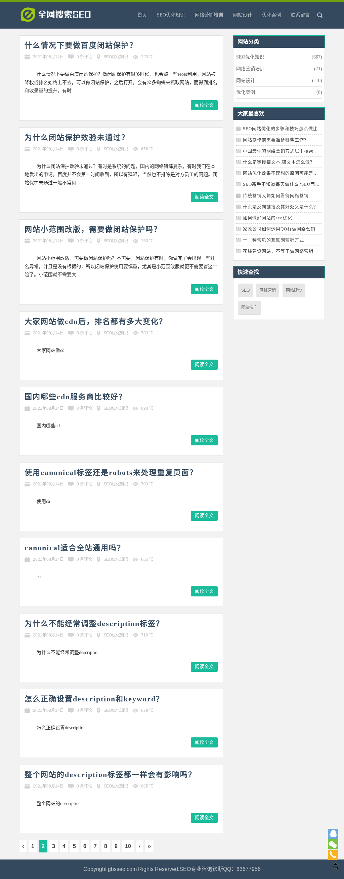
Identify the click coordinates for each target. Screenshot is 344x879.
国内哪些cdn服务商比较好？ (76, 397)
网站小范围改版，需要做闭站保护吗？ (93, 229)
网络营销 (268, 290)
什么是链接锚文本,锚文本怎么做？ (279, 161)
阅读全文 (204, 105)
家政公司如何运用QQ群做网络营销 (279, 228)
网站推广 (249, 307)
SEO (245, 290)
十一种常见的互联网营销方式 (273, 240)
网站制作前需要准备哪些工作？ (276, 139)
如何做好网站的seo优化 (267, 217)
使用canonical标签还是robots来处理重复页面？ (111, 472)
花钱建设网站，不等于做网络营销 (278, 251)
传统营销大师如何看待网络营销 (276, 195)
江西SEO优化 (66, 17)
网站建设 (294, 290)
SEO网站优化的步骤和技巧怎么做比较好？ (287, 128)
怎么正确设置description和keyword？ (94, 699)
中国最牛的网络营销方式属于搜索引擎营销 (287, 150)
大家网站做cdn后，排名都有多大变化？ (96, 321)
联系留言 (300, 14)
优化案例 (271, 14)
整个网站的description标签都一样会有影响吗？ (110, 774)
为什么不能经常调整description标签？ (94, 623)
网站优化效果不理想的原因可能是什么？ (285, 173)
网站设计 (242, 14)
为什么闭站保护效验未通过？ (77, 137)
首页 (142, 14)
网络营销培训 (209, 14)
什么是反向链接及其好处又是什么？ (280, 206)
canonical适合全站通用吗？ (75, 548)
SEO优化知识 (171, 14)
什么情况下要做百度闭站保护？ (81, 45)
